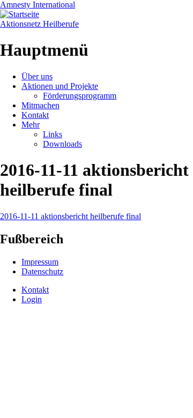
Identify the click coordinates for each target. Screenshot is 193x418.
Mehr (30, 124)
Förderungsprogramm (79, 95)
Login (31, 299)
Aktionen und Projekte (59, 86)
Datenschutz (42, 271)
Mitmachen (40, 105)
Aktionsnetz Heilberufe (39, 23)
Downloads (62, 143)
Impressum (39, 261)
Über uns (37, 76)
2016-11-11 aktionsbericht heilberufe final (70, 216)
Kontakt (35, 115)
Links (52, 134)
